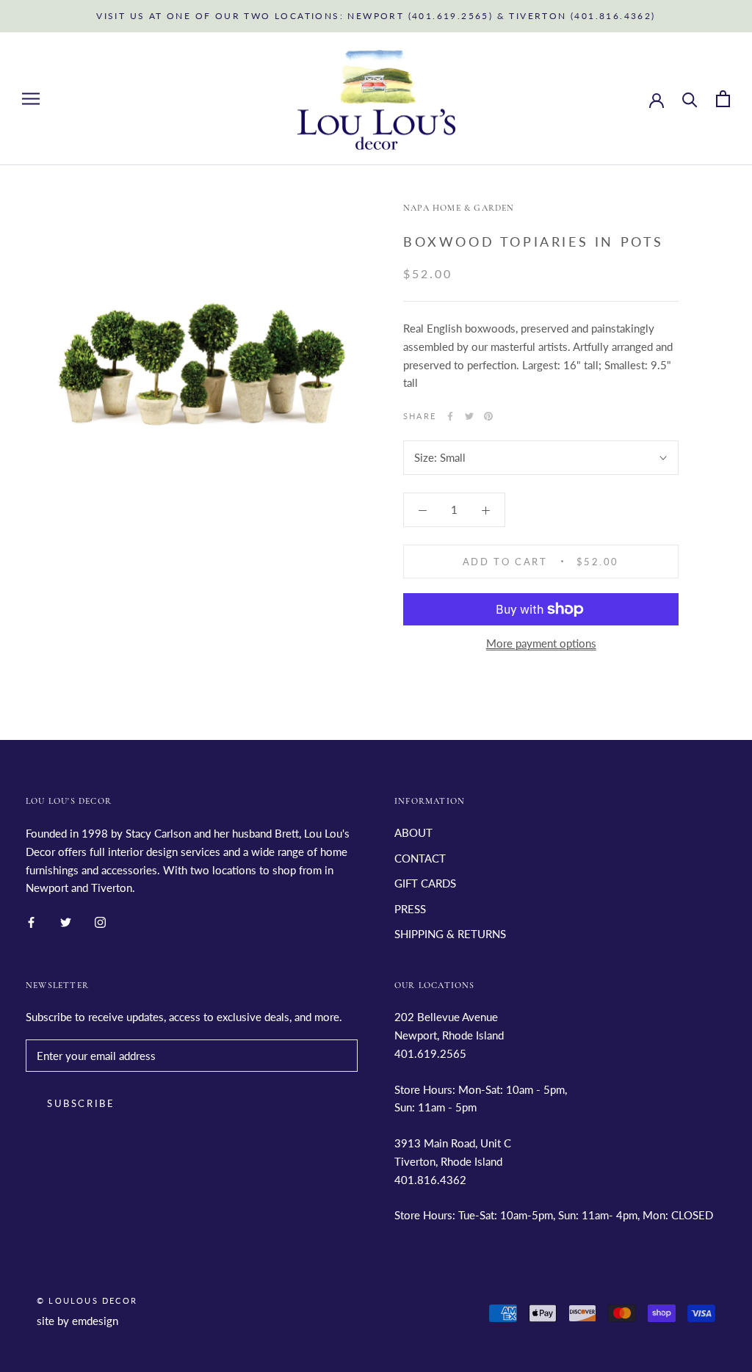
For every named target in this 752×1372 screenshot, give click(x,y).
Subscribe (81, 1103)
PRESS (410, 908)
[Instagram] (100, 921)
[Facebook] (450, 416)
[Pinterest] (488, 416)
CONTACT (420, 858)
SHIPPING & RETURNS (450, 933)
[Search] (690, 98)
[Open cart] (723, 98)
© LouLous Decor (87, 1300)
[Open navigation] (31, 99)
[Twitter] (469, 416)
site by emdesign (77, 1320)
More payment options (541, 643)
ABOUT (413, 832)
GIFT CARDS (425, 883)
